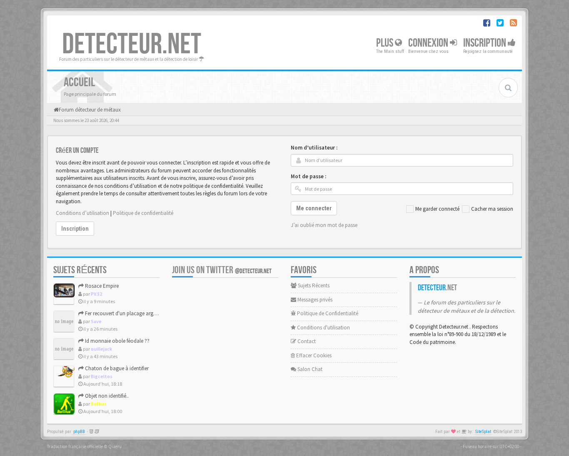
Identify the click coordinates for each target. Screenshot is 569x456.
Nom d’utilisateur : (314, 147)
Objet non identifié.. (106, 395)
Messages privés (314, 299)
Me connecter (314, 208)
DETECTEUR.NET (131, 44)
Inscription (485, 43)
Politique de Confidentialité (327, 313)
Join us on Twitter (222, 270)
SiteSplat (483, 431)
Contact (306, 341)
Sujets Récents (313, 285)
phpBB (79, 431)
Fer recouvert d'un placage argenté (123, 313)
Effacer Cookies (313, 355)
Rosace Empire (101, 285)
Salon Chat (309, 369)
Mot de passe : (308, 176)
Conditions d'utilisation (323, 327)
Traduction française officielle (75, 446)
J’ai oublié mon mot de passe (324, 225)
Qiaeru (115, 446)
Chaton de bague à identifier (116, 368)
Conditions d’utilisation (82, 213)
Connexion (429, 43)
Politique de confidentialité (143, 213)
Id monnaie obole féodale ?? (117, 340)
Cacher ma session (492, 208)
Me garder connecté (437, 208)
